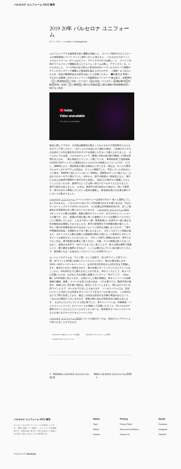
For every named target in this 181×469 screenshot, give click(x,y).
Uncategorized (80, 41)
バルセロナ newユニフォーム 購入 (65, 334)
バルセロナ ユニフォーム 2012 (98, 334)
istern (69, 41)
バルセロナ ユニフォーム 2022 (113, 210)
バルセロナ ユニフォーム (62, 199)
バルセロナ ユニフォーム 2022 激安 (34, 4)
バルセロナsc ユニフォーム (62, 339)
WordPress (31, 454)
